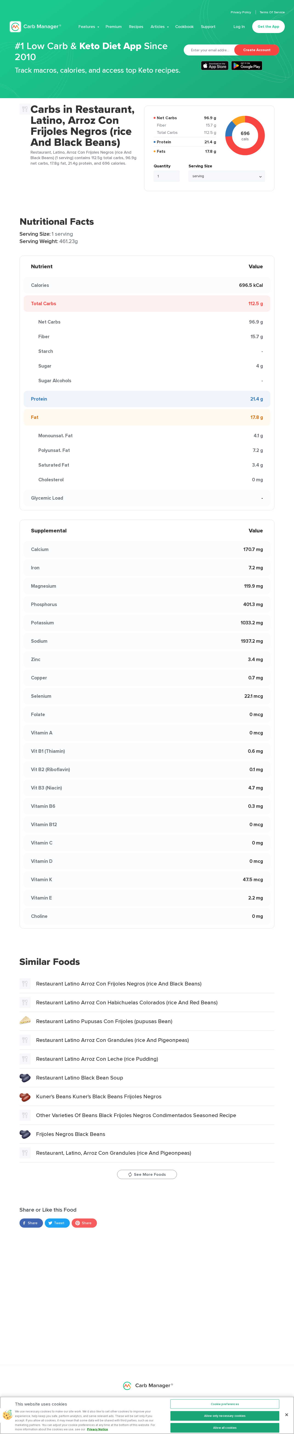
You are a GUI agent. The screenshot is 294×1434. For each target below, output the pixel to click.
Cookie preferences (225, 1404)
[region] (147, 1415)
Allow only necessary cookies (225, 1416)
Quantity (162, 166)
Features (87, 26)
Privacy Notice (97, 1429)
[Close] (287, 1415)
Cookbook (184, 26)
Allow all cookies (225, 1428)
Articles (158, 26)
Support (208, 26)
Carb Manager (35, 27)
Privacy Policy (241, 12)
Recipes (136, 26)
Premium (114, 26)
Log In (239, 26)
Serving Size (200, 166)
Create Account (257, 50)
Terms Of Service (272, 12)
